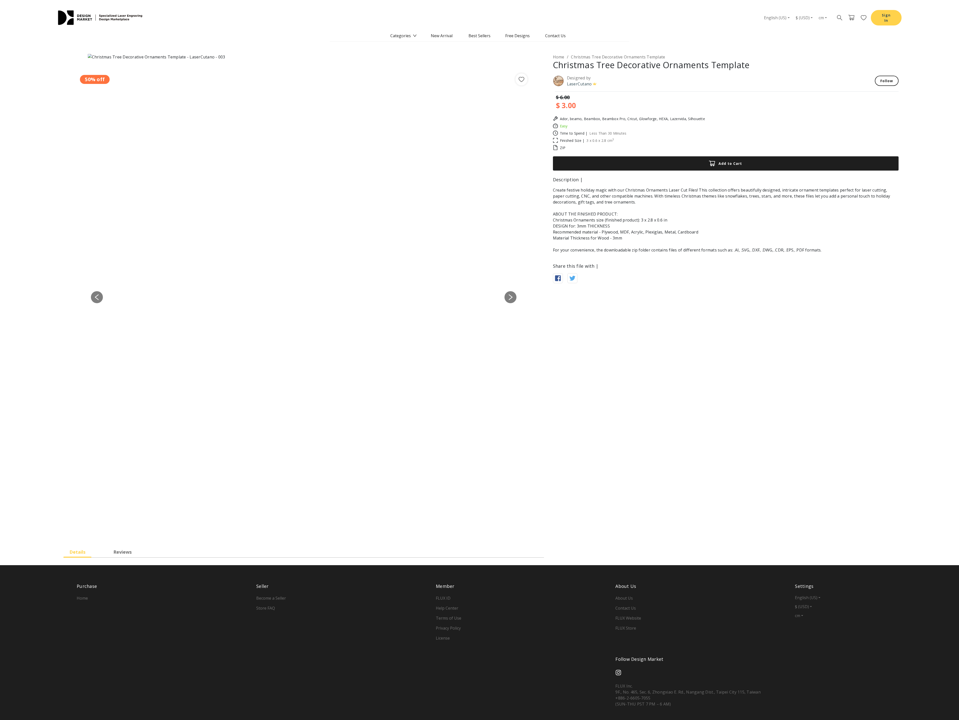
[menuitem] (404, 35)
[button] (96, 297)
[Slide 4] (317, 533)
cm (821, 17)
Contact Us (555, 35)
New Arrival (442, 35)
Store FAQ (265, 608)
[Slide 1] (290, 533)
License (443, 638)
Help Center (447, 608)
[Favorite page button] (862, 17)
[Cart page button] (851, 18)
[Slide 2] (299, 533)
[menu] (479, 35)
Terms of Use (448, 618)
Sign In (886, 18)
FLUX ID (443, 598)
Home (558, 57)
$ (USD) (803, 17)
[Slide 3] (308, 533)
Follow (886, 80)
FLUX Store (625, 628)
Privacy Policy (448, 628)
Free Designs (517, 35)
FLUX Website (628, 618)
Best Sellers (479, 35)
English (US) (775, 17)
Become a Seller (271, 598)
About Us (624, 598)
